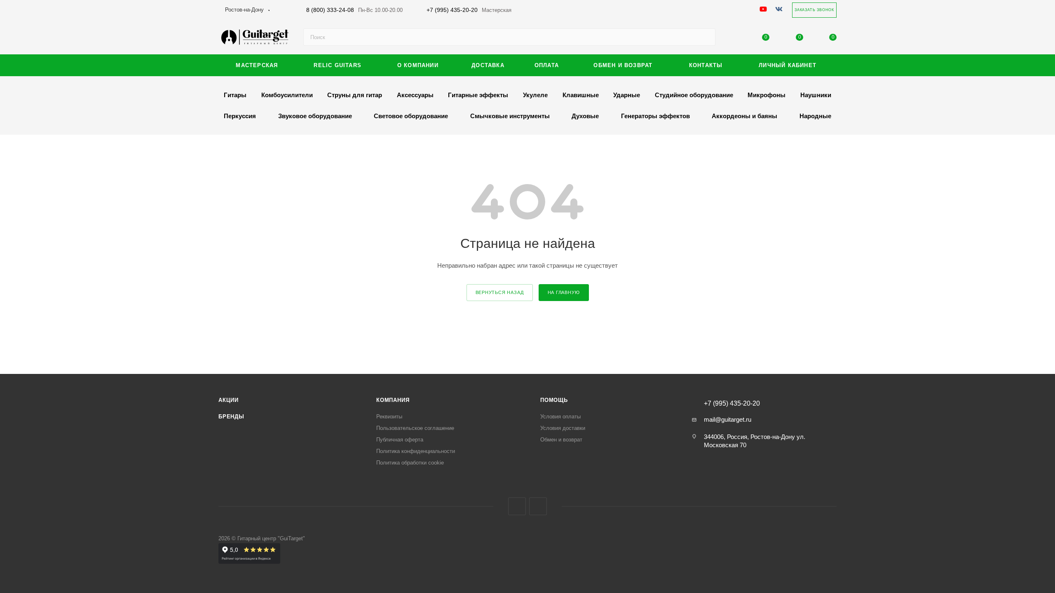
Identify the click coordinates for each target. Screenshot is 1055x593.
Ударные (626, 94)
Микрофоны (766, 94)
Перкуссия (240, 115)
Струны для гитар (354, 94)
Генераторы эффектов (655, 115)
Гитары (235, 94)
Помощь (554, 400)
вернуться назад (500, 292)
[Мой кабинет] (732, 39)
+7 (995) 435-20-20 (469, 10)
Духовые (585, 115)
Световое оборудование (411, 115)
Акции (228, 400)
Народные (815, 115)
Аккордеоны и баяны (744, 115)
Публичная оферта (399, 440)
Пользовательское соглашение (415, 428)
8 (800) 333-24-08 (354, 10)
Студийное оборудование (694, 94)
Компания (392, 400)
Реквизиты (389, 416)
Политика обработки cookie (410, 463)
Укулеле (535, 94)
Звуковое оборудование (315, 115)
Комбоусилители (287, 94)
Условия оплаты (560, 416)
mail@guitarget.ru (727, 419)
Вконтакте (517, 506)
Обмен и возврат (561, 440)
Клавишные (581, 94)
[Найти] (705, 37)
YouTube (538, 506)
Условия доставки (562, 428)
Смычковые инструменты (510, 115)
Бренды (231, 416)
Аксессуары (415, 94)
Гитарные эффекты (478, 94)
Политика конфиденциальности (415, 451)
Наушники (815, 94)
